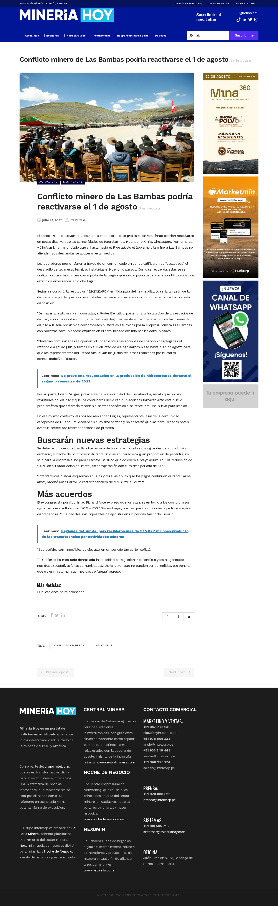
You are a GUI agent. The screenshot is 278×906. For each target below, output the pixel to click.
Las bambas (103, 645)
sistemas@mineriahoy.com (164, 832)
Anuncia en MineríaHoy (188, 3)
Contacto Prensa (218, 3)
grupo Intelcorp (57, 766)
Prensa (80, 220)
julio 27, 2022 (51, 220)
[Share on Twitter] (57, 615)
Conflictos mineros (69, 645)
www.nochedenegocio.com (104, 819)
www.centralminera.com (115, 762)
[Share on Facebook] (51, 615)
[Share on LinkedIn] (63, 615)
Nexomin (27, 845)
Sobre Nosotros (245, 3)
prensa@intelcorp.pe (159, 800)
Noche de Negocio (58, 851)
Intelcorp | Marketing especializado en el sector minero (140, 895)
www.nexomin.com (99, 870)
